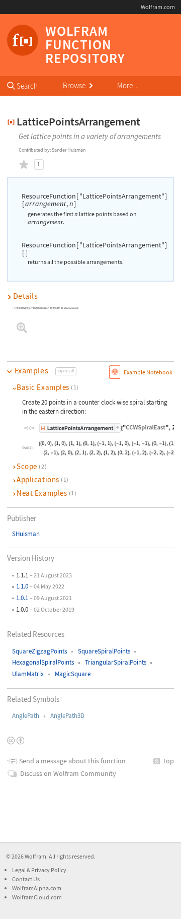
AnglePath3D (67, 715)
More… (128, 85)
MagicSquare (72, 674)
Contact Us (26, 879)
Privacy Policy (48, 870)
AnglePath (25, 715)
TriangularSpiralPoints (115, 662)
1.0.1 (22, 598)
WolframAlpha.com (36, 888)
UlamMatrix (28, 674)
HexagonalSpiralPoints (43, 662)
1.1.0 (22, 586)
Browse (75, 85)
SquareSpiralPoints (104, 651)
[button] (90, 296)
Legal (19, 870)
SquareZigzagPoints (39, 651)
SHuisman (26, 534)
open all (66, 371)
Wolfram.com (158, 7)
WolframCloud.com (37, 897)
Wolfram (35, 856)
